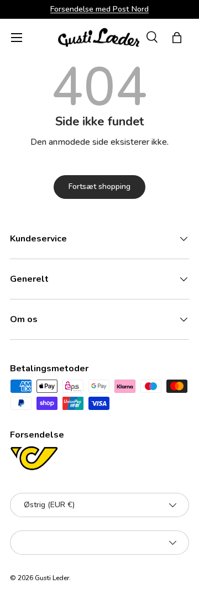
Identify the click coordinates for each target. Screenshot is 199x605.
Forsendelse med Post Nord (99, 8)
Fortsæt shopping (99, 186)
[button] (177, 37)
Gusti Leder (52, 578)
